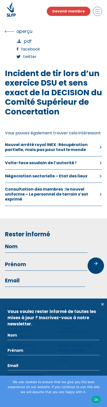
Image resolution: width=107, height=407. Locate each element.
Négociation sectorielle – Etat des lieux (46, 176)
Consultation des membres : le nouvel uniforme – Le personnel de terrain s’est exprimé (46, 194)
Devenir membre (68, 11)
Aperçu (24, 31)
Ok (96, 400)
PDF (28, 41)
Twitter (30, 56)
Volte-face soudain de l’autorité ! (41, 163)
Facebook (30, 49)
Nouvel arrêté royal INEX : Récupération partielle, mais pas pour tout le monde (46, 147)
